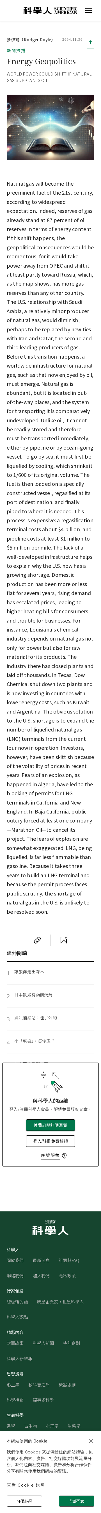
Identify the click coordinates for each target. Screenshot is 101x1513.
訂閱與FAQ (69, 1260)
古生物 (30, 1426)
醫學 (11, 1426)
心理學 (52, 1426)
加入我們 (41, 1276)
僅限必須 (24, 1501)
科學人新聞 (43, 1343)
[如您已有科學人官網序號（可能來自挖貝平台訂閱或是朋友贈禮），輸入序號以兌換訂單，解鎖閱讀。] (64, 1156)
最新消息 (41, 1260)
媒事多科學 (43, 1400)
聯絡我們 (15, 1276)
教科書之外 (39, 1384)
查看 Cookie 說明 (26, 1485)
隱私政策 (67, 1276)
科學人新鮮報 (19, 1358)
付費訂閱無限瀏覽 (50, 1125)
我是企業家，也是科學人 (60, 1302)
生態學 (74, 1426)
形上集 (13, 1384)
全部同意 (76, 1501)
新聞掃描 (16, 50)
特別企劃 (71, 1343)
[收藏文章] (63, 940)
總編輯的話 (17, 1302)
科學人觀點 (17, 1317)
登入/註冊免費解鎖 (50, 1141)
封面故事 (15, 1343)
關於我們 (15, 1260)
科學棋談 (15, 1400)
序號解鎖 (50, 1155)
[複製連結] (37, 940)
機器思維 (67, 1384)
